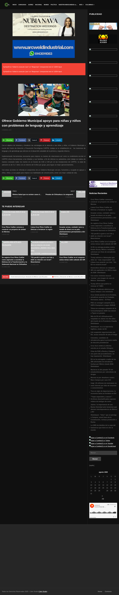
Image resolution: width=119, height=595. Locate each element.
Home (100, 591)
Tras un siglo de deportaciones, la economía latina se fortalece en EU (103, 392)
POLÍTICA (54, 4)
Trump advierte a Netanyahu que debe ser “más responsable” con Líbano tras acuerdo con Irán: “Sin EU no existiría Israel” (103, 261)
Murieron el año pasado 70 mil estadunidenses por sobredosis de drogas (103, 372)
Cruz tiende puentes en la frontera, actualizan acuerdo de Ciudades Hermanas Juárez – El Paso (103, 297)
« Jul (103, 496)
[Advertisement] (15, 555)
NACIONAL (38, 4)
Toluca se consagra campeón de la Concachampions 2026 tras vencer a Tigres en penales (103, 310)
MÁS (80, 4)
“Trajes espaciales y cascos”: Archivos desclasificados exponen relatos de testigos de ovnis (103, 399)
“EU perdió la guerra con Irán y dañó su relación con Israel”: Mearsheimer (42, 260)
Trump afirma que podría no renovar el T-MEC (101, 285)
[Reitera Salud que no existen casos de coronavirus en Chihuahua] (22, 194)
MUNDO (46, 4)
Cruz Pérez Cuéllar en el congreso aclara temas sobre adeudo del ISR (103, 243)
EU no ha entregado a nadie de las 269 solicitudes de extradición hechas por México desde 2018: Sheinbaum (103, 362)
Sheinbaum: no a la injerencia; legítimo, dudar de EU (102, 328)
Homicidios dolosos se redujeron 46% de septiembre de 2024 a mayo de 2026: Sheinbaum (103, 270)
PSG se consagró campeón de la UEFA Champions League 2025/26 (103, 304)
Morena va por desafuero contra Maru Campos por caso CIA (102, 379)
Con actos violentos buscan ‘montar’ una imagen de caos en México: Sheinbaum (102, 278)
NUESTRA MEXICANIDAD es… (68, 4)
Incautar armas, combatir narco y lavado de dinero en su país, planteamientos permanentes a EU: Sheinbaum (103, 216)
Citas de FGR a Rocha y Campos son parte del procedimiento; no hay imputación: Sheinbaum (103, 353)
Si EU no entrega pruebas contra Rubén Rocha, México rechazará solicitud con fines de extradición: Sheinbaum (103, 250)
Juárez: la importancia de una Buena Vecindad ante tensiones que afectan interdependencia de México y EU (104, 408)
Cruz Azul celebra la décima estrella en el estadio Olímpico (102, 347)
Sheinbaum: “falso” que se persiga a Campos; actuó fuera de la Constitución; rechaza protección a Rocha (104, 418)
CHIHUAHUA (22, 4)
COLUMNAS (89, 4)
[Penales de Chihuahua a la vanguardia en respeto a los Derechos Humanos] (66, 194)
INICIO (15, 4)
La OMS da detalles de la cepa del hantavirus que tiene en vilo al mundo (103, 427)
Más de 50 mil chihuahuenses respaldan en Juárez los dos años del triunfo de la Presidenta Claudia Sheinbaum (104, 319)
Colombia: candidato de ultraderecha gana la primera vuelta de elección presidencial (104, 340)
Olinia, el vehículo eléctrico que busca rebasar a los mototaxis (102, 290)
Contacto (108, 591)
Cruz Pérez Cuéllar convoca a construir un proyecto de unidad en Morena (14, 229)
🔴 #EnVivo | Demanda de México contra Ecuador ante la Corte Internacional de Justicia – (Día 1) (72, 277)
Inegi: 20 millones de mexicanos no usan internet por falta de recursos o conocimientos (104, 385)
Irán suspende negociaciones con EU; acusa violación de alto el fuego (104, 333)
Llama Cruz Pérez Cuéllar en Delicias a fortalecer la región (101, 209)
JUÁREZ (30, 4)
